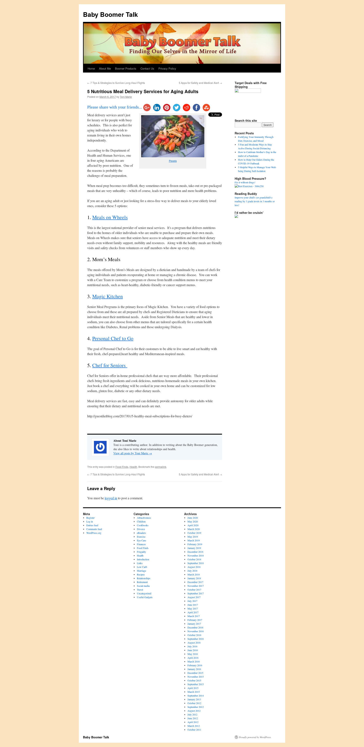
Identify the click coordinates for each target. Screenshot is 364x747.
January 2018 (194, 578)
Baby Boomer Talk (110, 14)
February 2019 (194, 544)
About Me (105, 68)
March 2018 (193, 574)
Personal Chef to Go (112, 338)
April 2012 (192, 722)
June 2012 (192, 718)
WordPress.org (93, 532)
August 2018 (194, 567)
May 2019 (192, 536)
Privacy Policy (167, 68)
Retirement (142, 582)
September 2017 (195, 593)
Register (90, 517)
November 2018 (195, 555)
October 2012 (194, 703)
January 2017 (194, 623)
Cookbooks (143, 525)
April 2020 (192, 525)
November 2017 (195, 585)
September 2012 (195, 707)
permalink (160, 466)
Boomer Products (125, 68)
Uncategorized (144, 593)
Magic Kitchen (107, 296)
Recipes (141, 574)
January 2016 (194, 669)
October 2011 (194, 729)
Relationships (143, 578)
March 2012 (193, 725)
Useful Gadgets (145, 597)
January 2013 (194, 699)
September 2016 (195, 638)
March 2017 (193, 616)
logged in (111, 498)
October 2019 (194, 532)
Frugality (141, 551)
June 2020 (192, 517)
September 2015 (195, 684)
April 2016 (192, 657)
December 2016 (195, 627)
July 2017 (192, 601)
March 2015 (193, 691)
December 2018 (195, 551)
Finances (141, 544)
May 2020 (192, 521)
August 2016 (194, 642)
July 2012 (192, 714)
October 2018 (194, 559)
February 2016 (194, 665)
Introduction (143, 559)
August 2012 (194, 710)
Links (140, 563)
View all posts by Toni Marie (132, 453)
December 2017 (195, 582)
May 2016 (192, 654)
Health (133, 466)
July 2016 (192, 646)
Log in (89, 521)
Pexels (173, 161)
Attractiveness (144, 517)
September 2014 (195, 695)
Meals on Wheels (110, 217)
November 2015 (195, 676)
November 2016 (195, 631)
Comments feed (94, 529)
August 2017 (194, 597)
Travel (140, 589)
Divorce (141, 529)
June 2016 (192, 650)
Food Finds (121, 466)
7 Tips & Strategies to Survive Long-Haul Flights (116, 83)
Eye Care (141, 540)
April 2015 (192, 688)
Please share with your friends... (114, 107)
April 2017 (192, 612)
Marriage (141, 570)
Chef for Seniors (109, 365)
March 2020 (193, 529)
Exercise (141, 536)
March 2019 (193, 540)
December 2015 (195, 672)
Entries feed (92, 525)
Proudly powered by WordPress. (255, 737)
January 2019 (194, 548)
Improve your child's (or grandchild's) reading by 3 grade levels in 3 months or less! (255, 201)
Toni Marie (126, 96)
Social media (143, 585)
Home (91, 68)
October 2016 (194, 635)
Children (141, 521)
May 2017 (192, 608)
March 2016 (193, 661)
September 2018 (195, 563)
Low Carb (142, 567)
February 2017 (194, 619)
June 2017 (192, 604)
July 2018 (192, 570)
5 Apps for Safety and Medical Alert (200, 83)
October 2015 (194, 680)
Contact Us (147, 68)
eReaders (141, 532)
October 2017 (194, 589)
